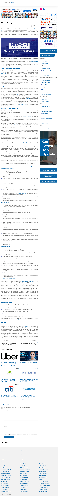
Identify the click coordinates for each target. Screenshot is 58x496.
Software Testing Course (47, 111)
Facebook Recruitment (43, 469)
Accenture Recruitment (43, 452)
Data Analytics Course (46, 73)
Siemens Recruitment (5, 465)
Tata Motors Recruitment (5, 477)
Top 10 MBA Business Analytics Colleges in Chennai (48, 176)
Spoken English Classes (47, 118)
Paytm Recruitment (43, 463)
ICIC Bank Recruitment (5, 485)
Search (56, 3)
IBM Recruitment (23, 456)
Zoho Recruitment (42, 454)
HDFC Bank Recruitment (44, 483)
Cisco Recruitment (23, 479)
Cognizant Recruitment (5, 450)
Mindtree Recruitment (5, 458)
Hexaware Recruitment (43, 461)
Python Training (45, 63)
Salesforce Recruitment (24, 481)
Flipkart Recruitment (43, 489)
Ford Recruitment (23, 475)
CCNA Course (44, 89)
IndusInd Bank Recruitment (44, 485)
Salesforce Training (46, 106)
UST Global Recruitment (5, 479)
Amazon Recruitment (5, 454)
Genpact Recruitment (43, 491)
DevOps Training (45, 101)
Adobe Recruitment (43, 467)
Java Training (44, 61)
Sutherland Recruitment (24, 465)
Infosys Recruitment (5, 452)
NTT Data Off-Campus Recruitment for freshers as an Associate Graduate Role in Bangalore (29, 380)
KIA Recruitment (42, 475)
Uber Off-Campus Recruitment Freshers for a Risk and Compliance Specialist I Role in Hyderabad (9, 364)
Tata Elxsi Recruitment (5, 487)
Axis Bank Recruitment (24, 485)
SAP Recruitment (42, 479)
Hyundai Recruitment (24, 489)
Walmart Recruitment (24, 483)
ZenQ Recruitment (4, 483)
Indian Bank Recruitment (44, 487)
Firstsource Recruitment (5, 473)
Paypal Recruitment (4, 463)
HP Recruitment (4, 461)
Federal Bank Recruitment (6, 491)
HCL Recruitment (42, 456)
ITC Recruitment (42, 465)
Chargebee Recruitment (24, 471)
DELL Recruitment (23, 459)
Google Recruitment (24, 454)
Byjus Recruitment (23, 487)
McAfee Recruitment (24, 467)
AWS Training (44, 99)
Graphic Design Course (46, 80)
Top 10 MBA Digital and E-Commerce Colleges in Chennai (48, 169)
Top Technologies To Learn (47, 55)
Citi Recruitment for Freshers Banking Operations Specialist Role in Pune (9, 397)
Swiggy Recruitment (24, 491)
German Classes (45, 120)
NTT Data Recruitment (43, 481)
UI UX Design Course (46, 82)
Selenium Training (45, 113)
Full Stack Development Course (48, 84)
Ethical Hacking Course (46, 94)
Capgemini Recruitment (24, 450)
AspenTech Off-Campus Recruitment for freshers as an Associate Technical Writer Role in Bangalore (28, 397)
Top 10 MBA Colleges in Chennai (48, 181)
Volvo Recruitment (4, 467)
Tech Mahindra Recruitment (6, 456)
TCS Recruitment (42, 450)
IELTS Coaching (45, 123)
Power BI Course (45, 75)
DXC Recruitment (4, 481)
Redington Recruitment (24, 461)
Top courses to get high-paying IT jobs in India (49, 51)
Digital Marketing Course (47, 128)
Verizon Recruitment (24, 463)
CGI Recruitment (42, 458)
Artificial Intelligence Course (47, 70)
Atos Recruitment (42, 471)
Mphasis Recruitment (43, 459)
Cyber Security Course (46, 92)
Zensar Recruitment (43, 477)
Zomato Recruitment (43, 473)
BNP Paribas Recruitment (6, 469)
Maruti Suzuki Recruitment (6, 475)
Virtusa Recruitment (24, 477)
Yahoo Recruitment (23, 473)
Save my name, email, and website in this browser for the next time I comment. (20, 434)
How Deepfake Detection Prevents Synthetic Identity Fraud (28, 363)
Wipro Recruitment (23, 452)
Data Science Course (46, 68)
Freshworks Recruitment (25, 469)
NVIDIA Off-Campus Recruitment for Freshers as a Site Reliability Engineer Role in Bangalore (9, 380)
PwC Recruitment (4, 489)
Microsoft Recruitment (24, 458)
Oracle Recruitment (4, 459)
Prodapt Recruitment (5, 471)
